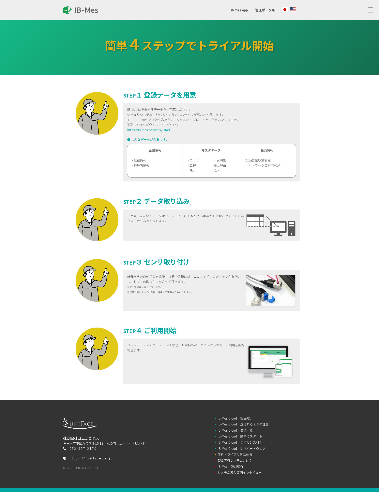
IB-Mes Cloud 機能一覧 (235, 430)
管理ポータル (265, 10)
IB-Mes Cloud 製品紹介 (235, 418)
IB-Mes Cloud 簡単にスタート (240, 436)
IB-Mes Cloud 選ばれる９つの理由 (243, 424)
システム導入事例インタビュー (240, 472)
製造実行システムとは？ (235, 460)
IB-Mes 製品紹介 (230, 466)
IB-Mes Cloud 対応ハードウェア (241, 448)
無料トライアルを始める (235, 454)
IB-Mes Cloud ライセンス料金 (240, 442)
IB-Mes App (239, 10)
